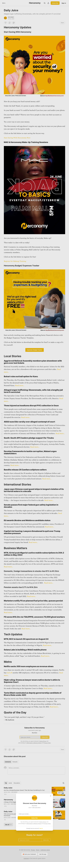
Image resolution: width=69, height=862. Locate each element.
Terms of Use (42, 822)
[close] (50, 796)
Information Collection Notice (34, 823)
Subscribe (34, 818)
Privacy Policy (47, 823)
